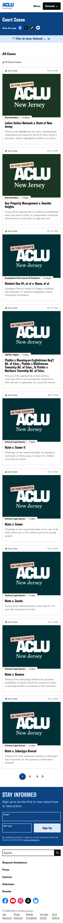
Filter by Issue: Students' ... (31, 38)
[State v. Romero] (31, 655)
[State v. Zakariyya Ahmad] (31, 731)
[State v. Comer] (31, 505)
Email (7, 814)
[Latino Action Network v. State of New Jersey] (31, 105)
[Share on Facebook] (20, 28)
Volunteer (8, 884)
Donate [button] (50, 6)
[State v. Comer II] (31, 428)
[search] (57, 853)
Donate (6, 891)
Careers (7, 877)
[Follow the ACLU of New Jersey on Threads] (28, 901)
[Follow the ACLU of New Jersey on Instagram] (20, 901)
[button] (32, 28)
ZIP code (8, 826)
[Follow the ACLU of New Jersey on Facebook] (5, 901)
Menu (36, 6)
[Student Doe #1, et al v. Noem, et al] (31, 264)
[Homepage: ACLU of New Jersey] (12, 6)
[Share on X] (26, 28)
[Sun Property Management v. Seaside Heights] (31, 186)
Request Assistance (14, 862)
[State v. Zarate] (31, 580)
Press (5, 869)
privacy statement (31, 840)
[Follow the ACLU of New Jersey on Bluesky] (36, 901)
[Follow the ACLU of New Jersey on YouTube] (13, 901)
